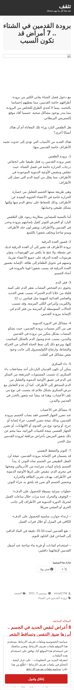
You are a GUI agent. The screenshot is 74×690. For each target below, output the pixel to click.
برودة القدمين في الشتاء (52, 598)
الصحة (18, 593)
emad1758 (60, 593)
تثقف (65, 6)
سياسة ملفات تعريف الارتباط (43, 669)
